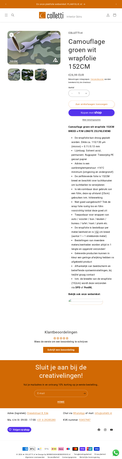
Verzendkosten (97, 79)
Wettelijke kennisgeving (90, 457)
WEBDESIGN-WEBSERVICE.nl (58, 454)
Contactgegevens (69, 457)
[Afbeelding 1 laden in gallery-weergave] (14, 75)
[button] (6, 15)
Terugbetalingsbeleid (83, 454)
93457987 (85, 419)
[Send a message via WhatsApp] (116, 453)
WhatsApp (79, 413)
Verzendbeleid (53, 457)
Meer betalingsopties (91, 120)
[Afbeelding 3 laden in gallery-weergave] (41, 75)
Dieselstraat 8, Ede (37, 413)
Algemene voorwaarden (35, 457)
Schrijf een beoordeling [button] (61, 349)
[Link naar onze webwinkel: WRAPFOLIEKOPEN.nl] (85, 301)
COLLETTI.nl (30, 454)
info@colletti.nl (103, 413)
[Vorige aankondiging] (6, 4)
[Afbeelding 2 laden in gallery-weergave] (27, 75)
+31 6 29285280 (46, 419)
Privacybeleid (100, 454)
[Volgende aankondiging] (116, 4)
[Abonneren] (84, 393)
